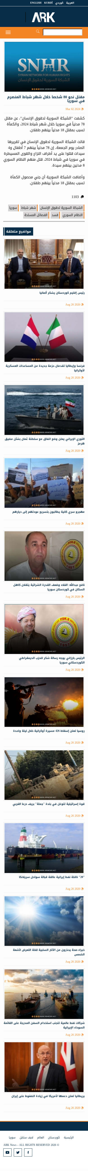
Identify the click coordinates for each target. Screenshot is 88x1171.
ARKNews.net (44, 17)
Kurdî (48, 2)
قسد (55, 215)
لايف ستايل (26, 1137)
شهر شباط (28, 208)
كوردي (59, 2)
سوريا (13, 208)
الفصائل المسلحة (35, 215)
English (36, 2)
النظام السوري (73, 215)
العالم (40, 1137)
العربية (70, 2)
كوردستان (54, 1137)
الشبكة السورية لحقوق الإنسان (61, 208)
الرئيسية (69, 1137)
